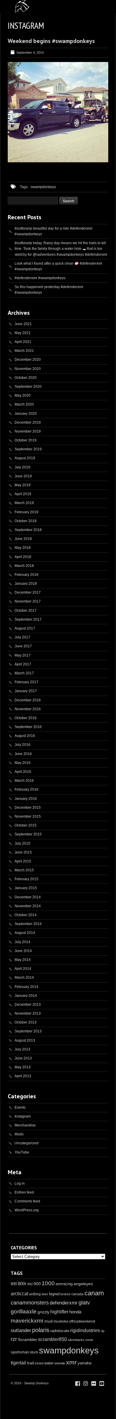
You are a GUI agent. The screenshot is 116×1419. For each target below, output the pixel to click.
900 (37, 1283)
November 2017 (28, 601)
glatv (84, 1302)
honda (75, 1311)
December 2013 (28, 1004)
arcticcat (19, 1293)
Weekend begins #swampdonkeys (51, 41)
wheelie (59, 1363)
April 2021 (23, 342)
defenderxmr (64, 1303)
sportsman (20, 1352)
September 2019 (28, 449)
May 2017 (23, 655)
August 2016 (25, 736)
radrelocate (59, 1331)
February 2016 (26, 789)
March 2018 (24, 566)
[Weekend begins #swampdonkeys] (58, 161)
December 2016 (28, 700)
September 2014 (28, 924)
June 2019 (23, 476)
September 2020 (28, 386)
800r (22, 1283)
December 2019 (28, 422)
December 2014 (28, 897)
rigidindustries (85, 1330)
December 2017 (28, 592)
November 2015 (28, 816)
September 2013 (28, 1031)
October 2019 (26, 440)
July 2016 (22, 745)
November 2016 (28, 709)
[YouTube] (101, 1384)
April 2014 (23, 969)
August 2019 (25, 458)
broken (65, 1294)
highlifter (59, 1311)
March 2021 (24, 351)
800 (14, 1284)
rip (102, 1331)
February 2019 (26, 512)
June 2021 (23, 324)
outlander (21, 1330)
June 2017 (23, 646)
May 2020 (23, 395)
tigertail (18, 1362)
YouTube (22, 1152)
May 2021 (23, 333)
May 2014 (23, 960)
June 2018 (23, 539)
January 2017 (26, 691)
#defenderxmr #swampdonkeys (40, 278)
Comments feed (27, 1201)
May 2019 (23, 485)
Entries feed (24, 1192)
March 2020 (24, 404)
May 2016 (23, 763)
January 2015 (26, 888)
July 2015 (22, 843)
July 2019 (22, 467)
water (49, 1363)
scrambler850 (52, 1339)
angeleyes (83, 1283)
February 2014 (26, 987)
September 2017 (28, 619)
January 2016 (26, 799)
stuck (34, 1352)
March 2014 (24, 977)
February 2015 (26, 879)
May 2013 (23, 1067)
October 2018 (26, 521)
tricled (39, 1363)
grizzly (43, 1312)
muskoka (61, 1321)
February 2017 (26, 682)
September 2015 (28, 834)
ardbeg (35, 1294)
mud (48, 1321)
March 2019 (24, 503)
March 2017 (24, 673)
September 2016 (28, 727)
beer (45, 1294)
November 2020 (28, 369)
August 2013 (25, 1040)
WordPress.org (27, 1210)
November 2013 (28, 1013)
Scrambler (27, 1339)
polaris (40, 1330)
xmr (71, 1362)
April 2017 (23, 664)
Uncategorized (26, 1143)
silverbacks (76, 1340)
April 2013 (23, 1076)
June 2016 (23, 754)
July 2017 (22, 637)
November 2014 (28, 906)
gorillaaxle (24, 1311)
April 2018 (23, 557)
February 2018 (26, 575)
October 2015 (26, 825)
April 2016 (23, 772)
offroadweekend (82, 1321)
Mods (19, 1134)
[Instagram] (85, 1384)
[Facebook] (77, 1384)
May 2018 (23, 548)
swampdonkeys (43, 187)
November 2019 (28, 431)
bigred (54, 1294)
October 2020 (26, 378)
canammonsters (30, 1303)
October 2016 (26, 718)
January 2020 (26, 413)
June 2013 (23, 1058)
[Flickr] (93, 1384)
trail (30, 1363)
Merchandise (25, 1125)
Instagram (23, 1116)
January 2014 (26, 996)
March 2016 (24, 780)
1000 (48, 1283)
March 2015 (24, 870)
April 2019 (23, 494)
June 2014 (23, 951)
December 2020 (28, 359)
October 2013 (26, 1022)
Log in (20, 1183)
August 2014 (25, 933)
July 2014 (22, 942)
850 (30, 1284)
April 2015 (23, 861)
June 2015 (23, 852)
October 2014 (26, 915)
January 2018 (26, 583)
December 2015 (28, 807)
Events (20, 1107)
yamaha (84, 1363)
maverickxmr (27, 1321)
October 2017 (26, 610)
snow (89, 1340)
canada (77, 1294)
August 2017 (25, 628)
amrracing (64, 1284)
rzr (14, 1339)
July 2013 (22, 1049)
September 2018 (28, 530)
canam (94, 1293)
